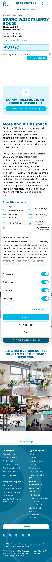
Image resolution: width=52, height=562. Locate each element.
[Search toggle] (42, 3)
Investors (32, 491)
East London (9, 461)
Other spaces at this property (26, 108)
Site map (32, 517)
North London (10, 458)
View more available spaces (26, 340)
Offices (31, 454)
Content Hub (9, 495)
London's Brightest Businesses (12, 500)
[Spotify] (24, 536)
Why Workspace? (13, 481)
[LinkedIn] (30, 536)
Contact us (33, 488)
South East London (12, 465)
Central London (10, 454)
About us (7, 485)
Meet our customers (12, 489)
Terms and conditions (33, 512)
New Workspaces (11, 492)
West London (9, 471)
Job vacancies (35, 495)
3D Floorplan (38, 58)
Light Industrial (35, 461)
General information (35, 483)
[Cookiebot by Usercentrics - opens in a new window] (37, 228)
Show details (38, 309)
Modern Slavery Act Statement (38, 499)
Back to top (26, 441)
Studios (32, 458)
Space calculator (36, 471)
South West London (12, 468)
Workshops (33, 465)
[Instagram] (4, 536)
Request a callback (26, 9)
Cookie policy (35, 508)
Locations (8, 450)
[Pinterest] (17, 536)
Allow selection (26, 325)
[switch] (45, 282)
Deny (26, 332)
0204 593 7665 (26, 3)
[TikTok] (11, 536)
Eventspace (34, 468)
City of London (10, 475)
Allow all (26, 317)
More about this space (15, 40)
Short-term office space (36, 476)
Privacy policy (35, 504)
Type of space (36, 450)
